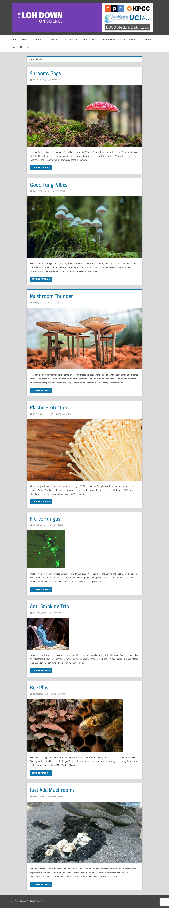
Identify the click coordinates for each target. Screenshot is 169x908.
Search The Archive (132, 39)
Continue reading (40, 168)
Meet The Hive (40, 39)
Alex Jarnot (56, 302)
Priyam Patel (60, 694)
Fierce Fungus (45, 518)
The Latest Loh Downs (61, 39)
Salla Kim (56, 79)
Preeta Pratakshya (62, 414)
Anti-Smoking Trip (49, 606)
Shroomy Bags (45, 73)
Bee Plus (39, 687)
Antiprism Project (111, 39)
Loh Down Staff (60, 612)
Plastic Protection (49, 407)
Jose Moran (60, 191)
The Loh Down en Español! (86, 39)
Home (15, 39)
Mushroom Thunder (51, 296)
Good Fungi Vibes (48, 184)
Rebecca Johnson (57, 796)
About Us (26, 39)
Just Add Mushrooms (52, 790)
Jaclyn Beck (58, 525)
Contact (149, 39)
